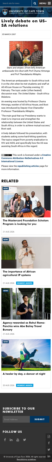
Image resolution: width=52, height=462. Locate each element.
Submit (40, 419)
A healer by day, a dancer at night (24, 373)
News (5, 188)
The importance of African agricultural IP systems (19, 273)
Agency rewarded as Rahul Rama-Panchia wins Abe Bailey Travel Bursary (24, 326)
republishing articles (28, 166)
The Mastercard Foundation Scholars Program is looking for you (26, 222)
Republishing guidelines (26, 459)
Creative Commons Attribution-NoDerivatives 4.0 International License (26, 158)
